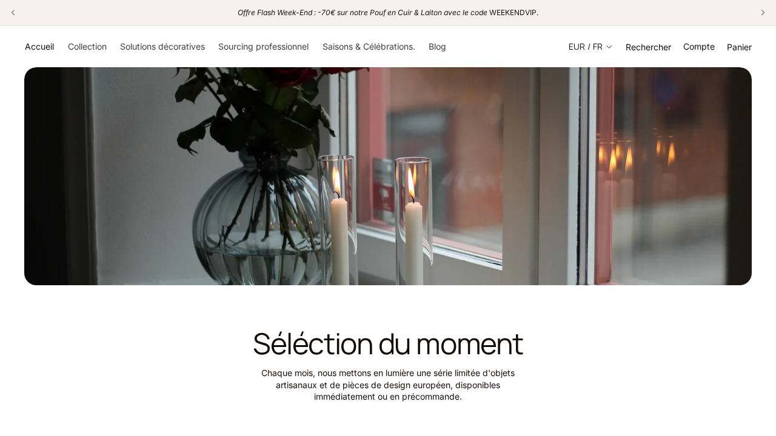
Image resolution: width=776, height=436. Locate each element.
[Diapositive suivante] (756, 262)
